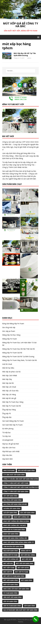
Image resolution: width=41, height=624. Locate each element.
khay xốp (6, 517)
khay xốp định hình (10, 534)
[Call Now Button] (35, 619)
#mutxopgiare (9, 470)
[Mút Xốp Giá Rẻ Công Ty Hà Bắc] (20, 18)
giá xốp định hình (10, 513)
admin (29, 58)
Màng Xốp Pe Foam (10, 555)
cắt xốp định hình (10, 496)
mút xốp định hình (10, 580)
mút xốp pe (7, 572)
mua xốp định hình (10, 551)
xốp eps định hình (10, 601)
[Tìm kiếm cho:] (20, 71)
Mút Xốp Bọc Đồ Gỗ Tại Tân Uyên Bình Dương (25, 54)
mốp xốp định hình (10, 585)
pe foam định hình (10, 593)
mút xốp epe (8, 563)
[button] (37, 37)
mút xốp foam (8, 568)
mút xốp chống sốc (11, 559)
